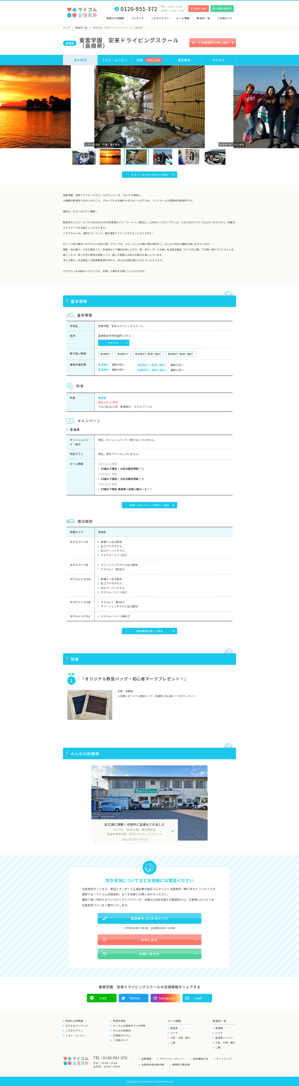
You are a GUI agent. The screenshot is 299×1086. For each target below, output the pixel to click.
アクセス (218, 60)
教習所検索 (119, 1021)
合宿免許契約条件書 (152, 1064)
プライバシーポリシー (172, 1058)
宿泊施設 (184, 60)
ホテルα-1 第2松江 (113, 569)
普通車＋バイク (224, 1037)
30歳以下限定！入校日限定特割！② (122, 479)
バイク (174, 1033)
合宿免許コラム (122, 1035)
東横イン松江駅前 (111, 542)
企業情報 (146, 1058)
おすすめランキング (76, 1025)
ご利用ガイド (225, 18)
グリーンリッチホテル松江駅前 (119, 565)
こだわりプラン (160, 18)
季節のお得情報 (115, 18)
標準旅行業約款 (181, 1064)
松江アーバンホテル (113, 550)
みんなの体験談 (122, 1030)
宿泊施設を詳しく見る (150, 631)
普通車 (174, 1028)
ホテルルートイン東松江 (115, 616)
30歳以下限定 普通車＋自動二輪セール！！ (126, 489)
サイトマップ (224, 1058)
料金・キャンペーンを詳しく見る (150, 505)
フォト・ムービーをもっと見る (149, 174)
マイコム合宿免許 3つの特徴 (129, 1025)
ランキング (137, 18)
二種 (172, 1042)
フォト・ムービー (115, 60)
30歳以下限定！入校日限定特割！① (122, 468)
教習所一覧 (81, 27)
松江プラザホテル (111, 546)
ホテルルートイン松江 (114, 555)
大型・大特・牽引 (180, 1037)
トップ (66, 27)
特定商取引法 (200, 1058)
